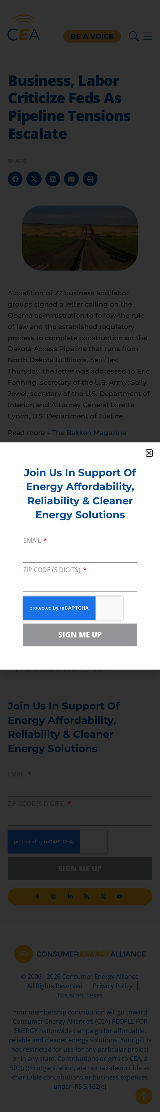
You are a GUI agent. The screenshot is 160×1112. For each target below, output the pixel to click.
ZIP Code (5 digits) (52, 570)
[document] (80, 556)
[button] (149, 453)
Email (32, 541)
